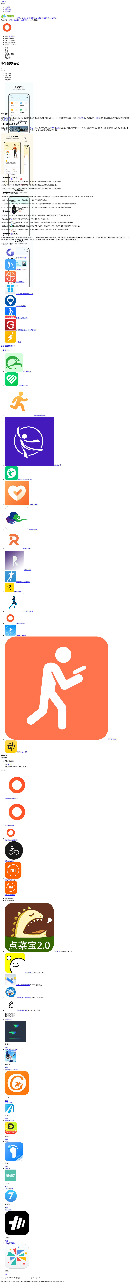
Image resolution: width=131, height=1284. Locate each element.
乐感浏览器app (21, 257)
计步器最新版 (28, 611)
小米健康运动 (20, 623)
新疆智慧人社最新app (24, 997)
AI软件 (27, 18)
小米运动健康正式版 (11, 798)
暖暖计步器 (17, 591)
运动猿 (18, 270)
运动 (8, 118)
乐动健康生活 (23, 385)
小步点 (18, 342)
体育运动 (24, 20)
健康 (5, 118)
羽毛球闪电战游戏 (11, 1049)
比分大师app (20, 282)
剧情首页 (8, 11)
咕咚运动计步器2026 (25, 479)
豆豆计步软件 (112, 739)
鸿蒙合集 (47, 18)
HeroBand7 (8, 1103)
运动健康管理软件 (8, 346)
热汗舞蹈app (9, 1120)
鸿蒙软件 (40, 18)
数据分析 (7, 120)
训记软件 (8, 1210)
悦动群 (7, 1168)
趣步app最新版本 (22, 318)
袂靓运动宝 (57, 465)
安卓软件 (17, 20)
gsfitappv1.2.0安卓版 (12, 1069)
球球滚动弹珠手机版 (23, 985)
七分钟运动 (9, 1189)
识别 (52, 128)
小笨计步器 (27, 570)
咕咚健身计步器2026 (23, 582)
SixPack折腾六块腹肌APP (24, 294)
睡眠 (97, 118)
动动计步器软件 (22, 752)
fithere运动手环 (21, 635)
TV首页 (3, 1)
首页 (10, 20)
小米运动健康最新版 (11, 840)
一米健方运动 (27, 548)
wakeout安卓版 (21, 306)
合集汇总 (53, 18)
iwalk (7, 1141)
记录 (57, 128)
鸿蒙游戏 (33, 18)
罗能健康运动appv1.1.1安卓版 (26, 330)
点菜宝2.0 (57, 951)
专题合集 (8, 9)
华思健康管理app (40, 415)
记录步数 (82, 118)
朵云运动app (33, 529)
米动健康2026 (10, 1243)
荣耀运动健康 (33, 504)
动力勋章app (27, 371)
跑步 (31, 128)
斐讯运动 (8, 1019)
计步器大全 (5, 350)
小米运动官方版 (10, 880)
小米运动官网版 (10, 895)
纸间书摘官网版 (22, 1010)
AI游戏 (22, 18)
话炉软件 (28, 972)
